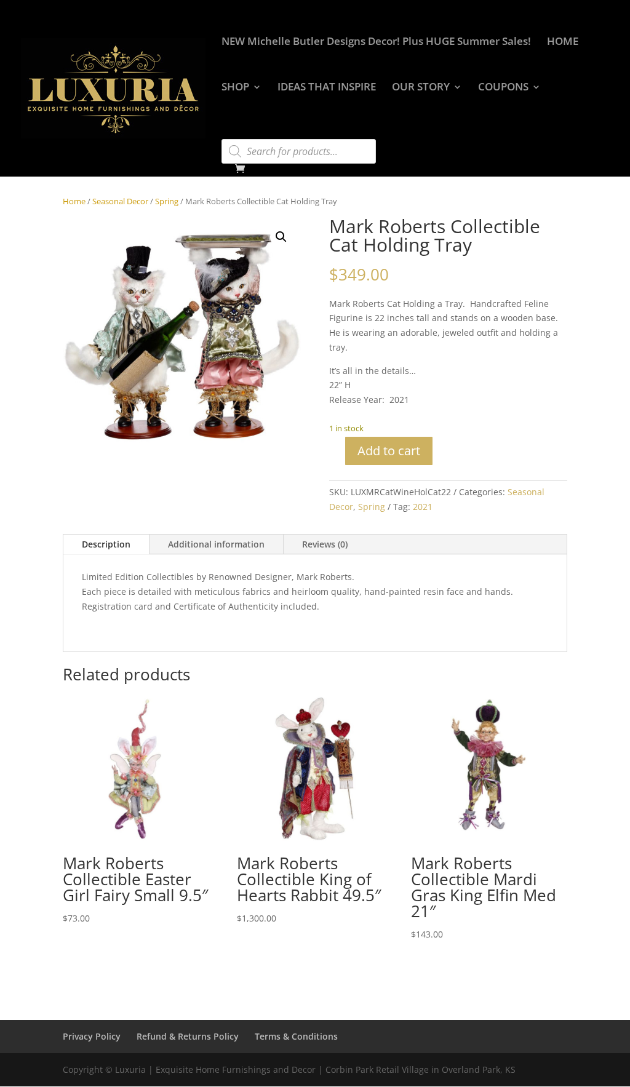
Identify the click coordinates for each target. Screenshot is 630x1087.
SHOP (235, 88)
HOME (562, 42)
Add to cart (388, 450)
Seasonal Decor (120, 201)
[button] (281, 237)
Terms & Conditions (296, 1036)
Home (74, 201)
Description (106, 544)
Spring (166, 201)
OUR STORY (421, 88)
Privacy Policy (92, 1036)
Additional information (216, 544)
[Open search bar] (227, 133)
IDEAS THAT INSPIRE (326, 88)
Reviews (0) (325, 544)
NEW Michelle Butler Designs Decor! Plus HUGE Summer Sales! (376, 42)
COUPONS (503, 88)
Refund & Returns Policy (188, 1036)
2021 (423, 506)
